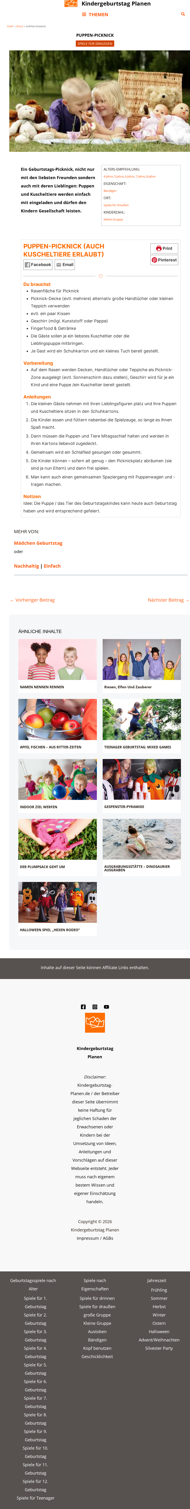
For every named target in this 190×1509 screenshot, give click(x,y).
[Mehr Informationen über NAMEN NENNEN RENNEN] (57, 659)
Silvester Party (159, 1348)
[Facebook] (83, 1007)
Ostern (159, 1323)
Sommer (159, 1298)
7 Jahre (140, 176)
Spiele (19, 26)
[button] (183, 14)
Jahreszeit (156, 1280)
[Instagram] (95, 1007)
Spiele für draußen (95, 43)
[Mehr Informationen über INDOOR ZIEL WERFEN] (57, 779)
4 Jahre (108, 176)
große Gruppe (97, 1315)
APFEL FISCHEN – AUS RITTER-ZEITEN (50, 747)
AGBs (108, 1238)
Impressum (88, 1238)
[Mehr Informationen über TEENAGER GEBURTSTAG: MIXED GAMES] (142, 719)
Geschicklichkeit (97, 1356)
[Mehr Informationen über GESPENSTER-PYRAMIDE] (142, 779)
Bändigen (110, 191)
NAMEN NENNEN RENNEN (42, 687)
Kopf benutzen (97, 1348)
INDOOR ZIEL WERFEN (38, 807)
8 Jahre (150, 176)
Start (10, 26)
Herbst (159, 1306)
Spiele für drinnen (97, 1298)
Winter (159, 1315)
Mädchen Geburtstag (38, 543)
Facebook (40, 264)
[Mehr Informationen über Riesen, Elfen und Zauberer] (142, 659)
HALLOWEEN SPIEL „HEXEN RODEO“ (50, 929)
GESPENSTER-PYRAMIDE (124, 806)
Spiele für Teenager (35, 1498)
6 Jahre (129, 176)
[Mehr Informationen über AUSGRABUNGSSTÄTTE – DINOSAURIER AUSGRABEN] (142, 839)
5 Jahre (119, 176)
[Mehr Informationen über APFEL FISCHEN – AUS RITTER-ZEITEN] (57, 719)
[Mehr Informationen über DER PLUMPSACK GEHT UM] (57, 839)
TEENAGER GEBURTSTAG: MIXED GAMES (137, 747)
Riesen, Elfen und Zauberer (128, 687)
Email (67, 264)
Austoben (97, 1331)
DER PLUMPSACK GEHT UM (42, 866)
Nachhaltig (26, 566)
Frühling (159, 1290)
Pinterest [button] (167, 259)
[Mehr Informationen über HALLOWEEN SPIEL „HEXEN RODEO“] (57, 902)
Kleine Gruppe (113, 219)
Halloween (159, 1331)
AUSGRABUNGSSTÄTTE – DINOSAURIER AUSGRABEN (137, 868)
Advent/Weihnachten (159, 1340)
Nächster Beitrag (169, 600)
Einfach (52, 566)
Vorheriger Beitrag (32, 600)
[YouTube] (106, 1007)
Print (167, 248)
